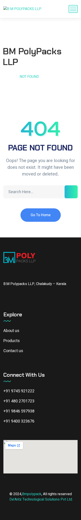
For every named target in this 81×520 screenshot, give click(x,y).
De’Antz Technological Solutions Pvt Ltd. (41, 499)
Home (8, 76)
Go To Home (41, 215)
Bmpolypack (31, 494)
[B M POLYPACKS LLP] (22, 9)
